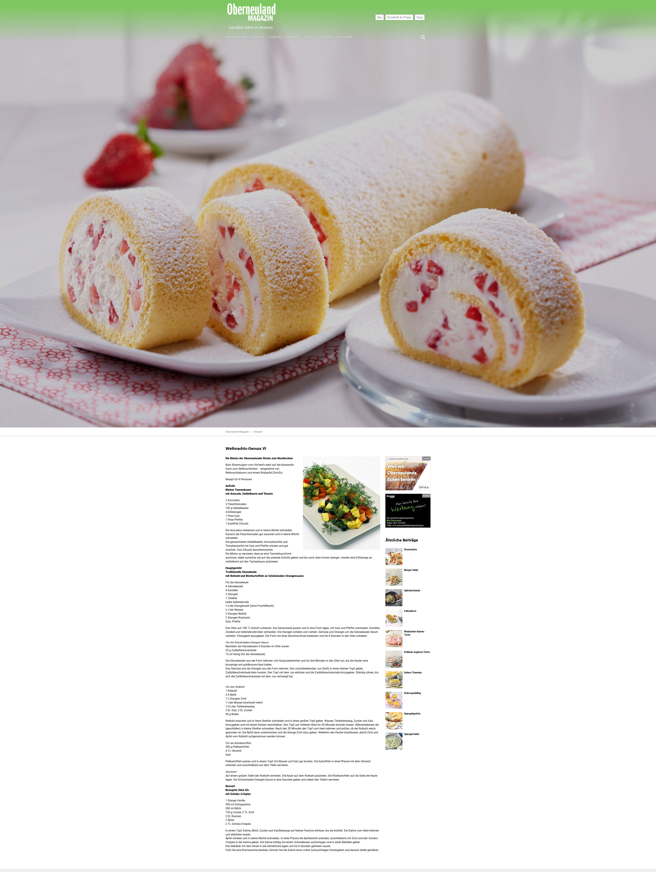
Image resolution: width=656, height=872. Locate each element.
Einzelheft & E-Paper (399, 17)
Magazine (345, 37)
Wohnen (293, 37)
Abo (379, 17)
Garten (276, 37)
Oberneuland (236, 37)
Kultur (310, 37)
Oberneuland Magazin (237, 431)
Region (326, 37)
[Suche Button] (423, 37)
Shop (419, 17)
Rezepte (258, 37)
